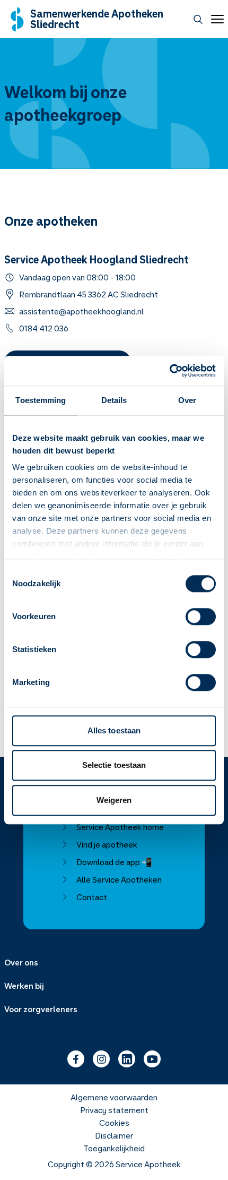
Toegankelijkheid (114, 1148)
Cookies (114, 1122)
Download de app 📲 (114, 862)
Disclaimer (114, 1135)
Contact (91, 897)
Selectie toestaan (114, 764)
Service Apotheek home (120, 827)
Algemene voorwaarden (114, 1097)
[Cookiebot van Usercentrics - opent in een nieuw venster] (169, 371)
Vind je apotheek (106, 844)
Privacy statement (114, 1110)
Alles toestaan (114, 730)
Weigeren (114, 800)
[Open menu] (215, 19)
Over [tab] (187, 400)
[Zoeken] (198, 19)
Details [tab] (114, 400)
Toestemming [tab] (40, 400)
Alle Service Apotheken (119, 879)
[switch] (201, 616)
